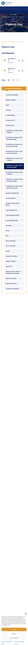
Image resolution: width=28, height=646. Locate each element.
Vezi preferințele (14, 638)
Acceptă (14, 629)
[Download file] (22, 60)
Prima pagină (13, 14)
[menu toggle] (26, 3)
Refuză (14, 633)
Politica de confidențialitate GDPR (6, 642)
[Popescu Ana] (8, 80)
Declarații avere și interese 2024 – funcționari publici (13, 18)
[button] (25, 613)
